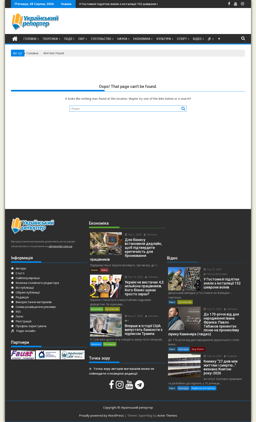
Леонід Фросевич (216, 274)
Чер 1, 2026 (134, 234)
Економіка (141, 39)
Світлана (151, 234)
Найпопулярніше (27, 278)
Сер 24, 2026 (214, 356)
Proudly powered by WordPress (101, 415)
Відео (197, 39)
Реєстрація (23, 321)
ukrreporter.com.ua (60, 246)
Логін (19, 316)
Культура (163, 39)
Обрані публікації (27, 292)
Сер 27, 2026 (214, 269)
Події (68, 39)
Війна (104, 269)
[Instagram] (120, 387)
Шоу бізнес (198, 349)
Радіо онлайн (25, 331)
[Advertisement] (172, 22)
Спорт (182, 39)
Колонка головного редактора (37, 283)
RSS (18, 311)
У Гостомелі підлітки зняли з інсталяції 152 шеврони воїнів (110, 4)
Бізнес (94, 269)
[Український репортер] (15, 38)
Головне (30, 39)
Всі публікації (24, 287)
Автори (20, 268)
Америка (96, 344)
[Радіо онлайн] (209, 39)
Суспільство (101, 39)
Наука (122, 39)
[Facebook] (112, 387)
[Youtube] (129, 387)
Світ (81, 39)
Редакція (22, 297)
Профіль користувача (30, 326)
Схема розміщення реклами (35, 307)
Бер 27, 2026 (135, 316)
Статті (19, 273)
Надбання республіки (203, 388)
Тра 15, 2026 (135, 277)
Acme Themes (167, 415)
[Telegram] (140, 387)
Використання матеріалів (33, 302)
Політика (50, 39)
